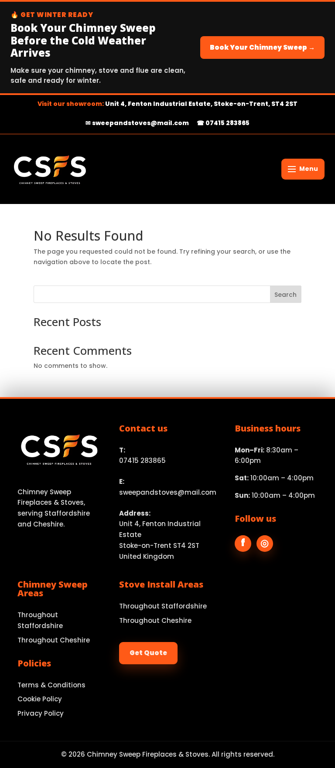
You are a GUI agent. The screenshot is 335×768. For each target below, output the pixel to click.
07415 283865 (142, 460)
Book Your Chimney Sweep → (262, 47)
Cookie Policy (39, 698)
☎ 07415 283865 (223, 123)
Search (285, 294)
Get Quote (148, 652)
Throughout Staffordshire (40, 620)
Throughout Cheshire (53, 640)
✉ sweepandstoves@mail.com (137, 123)
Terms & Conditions (51, 685)
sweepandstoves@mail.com (167, 492)
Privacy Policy (40, 713)
